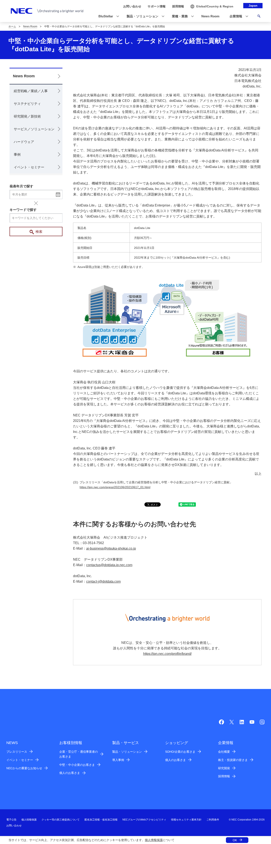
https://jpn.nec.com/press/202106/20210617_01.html (115, 487)
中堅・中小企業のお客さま (77, 764)
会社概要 (224, 751)
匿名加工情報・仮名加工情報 (101, 819)
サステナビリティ (27, 103)
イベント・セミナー (29, 167)
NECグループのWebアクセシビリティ (144, 819)
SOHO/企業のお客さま (180, 751)
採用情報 (224, 776)
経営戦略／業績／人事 (31, 91)
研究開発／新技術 (27, 116)
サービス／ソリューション (34, 129)
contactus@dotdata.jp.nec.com (109, 565)
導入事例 (118, 760)
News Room (30, 26)
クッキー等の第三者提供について (60, 819)
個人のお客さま (69, 773)
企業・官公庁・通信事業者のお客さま (78, 754)
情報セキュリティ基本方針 (186, 819)
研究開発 (224, 768)
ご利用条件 (212, 819)
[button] (107, 16)
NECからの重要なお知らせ (24, 768)
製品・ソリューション (127, 751)
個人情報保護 (154, 840)
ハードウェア (24, 142)
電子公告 (11, 819)
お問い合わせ (14, 825)
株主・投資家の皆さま (233, 760)
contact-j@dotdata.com (103, 581)
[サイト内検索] (259, 17)
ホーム (12, 26)
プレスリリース (16, 751)
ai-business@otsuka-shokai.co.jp (111, 548)
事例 (17, 154)
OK (235, 840)
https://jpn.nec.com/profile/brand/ (167, 654)
